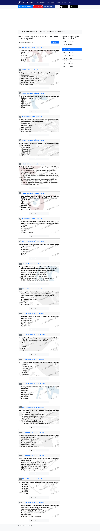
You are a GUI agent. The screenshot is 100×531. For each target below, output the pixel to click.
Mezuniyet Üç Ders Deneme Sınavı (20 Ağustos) (52, 31)
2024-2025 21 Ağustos (68, 47)
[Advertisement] (50, 19)
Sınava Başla (55, 42)
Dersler (48, 2)
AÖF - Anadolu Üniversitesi (25, 6)
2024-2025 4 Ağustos (68, 61)
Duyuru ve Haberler (66, 2)
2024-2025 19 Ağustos (68, 52)
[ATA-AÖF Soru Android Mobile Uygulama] (74, 6)
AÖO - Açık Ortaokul (49, 6)
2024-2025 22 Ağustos (68, 44)
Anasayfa (37, 2)
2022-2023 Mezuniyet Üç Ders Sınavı (32, 47)
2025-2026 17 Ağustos (68, 41)
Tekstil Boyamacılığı (32, 31)
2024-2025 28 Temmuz (68, 63)
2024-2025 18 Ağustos (68, 55)
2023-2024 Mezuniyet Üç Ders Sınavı (32, 70)
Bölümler (42, 2)
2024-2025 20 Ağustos (68, 50)
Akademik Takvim (55, 2)
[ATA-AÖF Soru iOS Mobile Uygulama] (64, 6)
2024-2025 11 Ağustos (68, 58)
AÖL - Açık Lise (38, 6)
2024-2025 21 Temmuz (68, 66)
